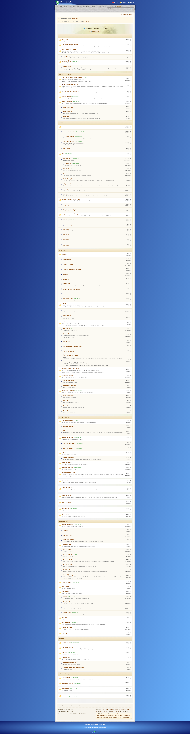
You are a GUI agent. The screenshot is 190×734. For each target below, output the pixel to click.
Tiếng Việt (113, 6)
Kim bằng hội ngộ (67, 535)
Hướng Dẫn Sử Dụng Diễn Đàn (70, 44)
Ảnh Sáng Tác (67, 328)
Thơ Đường (68, 163)
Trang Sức (66, 405)
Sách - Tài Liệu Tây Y (68, 448)
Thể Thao (64, 617)
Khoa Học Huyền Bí (67, 462)
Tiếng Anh (66, 219)
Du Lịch (64, 452)
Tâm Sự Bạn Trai (67, 554)
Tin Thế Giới (65, 696)
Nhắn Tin (65, 530)
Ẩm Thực (107, 6)
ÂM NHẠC (64, 254)
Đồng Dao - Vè (67, 184)
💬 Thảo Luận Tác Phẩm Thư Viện (71, 91)
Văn (63, 127)
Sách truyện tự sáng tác (69, 131)
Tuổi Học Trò (65, 514)
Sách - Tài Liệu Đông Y (69, 443)
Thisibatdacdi (105, 717)
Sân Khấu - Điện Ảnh (67, 375)
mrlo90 (116, 715)
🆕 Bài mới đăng (95, 31)
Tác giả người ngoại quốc (70, 210)
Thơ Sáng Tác (67, 158)
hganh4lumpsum (103, 715)
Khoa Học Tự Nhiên (67, 487)
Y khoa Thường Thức (67, 437)
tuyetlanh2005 (116, 717)
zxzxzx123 (126, 717)
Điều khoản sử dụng (100, 724)
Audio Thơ (66, 116)
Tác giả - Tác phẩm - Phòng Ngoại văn (72, 214)
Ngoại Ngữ (65, 480)
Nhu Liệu (64, 652)
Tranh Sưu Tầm (67, 315)
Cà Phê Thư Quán (68, 298)
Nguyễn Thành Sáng (103, 711)
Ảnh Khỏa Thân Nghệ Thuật (70, 355)
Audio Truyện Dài (67, 111)
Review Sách (71, 6)
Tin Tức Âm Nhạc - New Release (71, 289)
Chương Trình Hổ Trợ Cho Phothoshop (73, 667)
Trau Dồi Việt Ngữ (66, 502)
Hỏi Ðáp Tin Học (66, 642)
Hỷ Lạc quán (65, 591)
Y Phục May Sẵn (67, 400)
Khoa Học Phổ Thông (67, 467)
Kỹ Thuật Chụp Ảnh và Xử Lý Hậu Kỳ (72, 346)
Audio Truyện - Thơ (67, 101)
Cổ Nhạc (65, 274)
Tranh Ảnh (101, 6)
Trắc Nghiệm (65, 586)
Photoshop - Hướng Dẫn (69, 662)
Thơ (63, 153)
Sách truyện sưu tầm (68, 141)
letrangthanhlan (111, 715)
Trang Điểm (66, 410)
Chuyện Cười (66, 601)
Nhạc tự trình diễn (68, 264)
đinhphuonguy (122, 713)
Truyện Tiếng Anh (69, 225)
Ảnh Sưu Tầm (66, 333)
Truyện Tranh (66, 148)
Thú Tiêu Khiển (66, 622)
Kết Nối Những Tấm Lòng (68, 472)
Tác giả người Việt (68, 205)
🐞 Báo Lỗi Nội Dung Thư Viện (70, 84)
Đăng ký (131, 14)
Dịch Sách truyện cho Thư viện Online (72, 77)
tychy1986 (121, 717)
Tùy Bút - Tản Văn (69, 136)
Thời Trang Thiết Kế (68, 395)
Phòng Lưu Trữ (66, 677)
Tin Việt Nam (65, 688)
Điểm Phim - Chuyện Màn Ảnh (71, 385)
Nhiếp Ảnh (65, 322)
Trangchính (57, 6)
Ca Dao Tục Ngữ (67, 179)
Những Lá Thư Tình (68, 559)
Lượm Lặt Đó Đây (66, 582)
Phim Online (94, 6)
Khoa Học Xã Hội (66, 495)
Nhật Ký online (67, 569)
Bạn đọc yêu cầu (66, 96)
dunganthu (127, 713)
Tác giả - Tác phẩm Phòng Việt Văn (71, 199)
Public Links (66, 283)
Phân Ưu (64, 633)
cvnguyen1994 (115, 713)
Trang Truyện (63, 6)
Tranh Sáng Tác (67, 310)
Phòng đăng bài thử (68, 56)
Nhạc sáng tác (67, 259)
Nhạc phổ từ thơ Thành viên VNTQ (72, 269)
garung (98, 715)
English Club (65, 508)
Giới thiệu (87, 724)
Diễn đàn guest (67, 66)
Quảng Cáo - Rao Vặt (67, 683)
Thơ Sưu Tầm (66, 168)
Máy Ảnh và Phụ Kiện (68, 351)
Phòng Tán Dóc (67, 612)
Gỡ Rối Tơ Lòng (66, 544)
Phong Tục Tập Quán (68, 457)
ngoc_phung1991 (126, 715)
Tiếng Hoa (66, 239)
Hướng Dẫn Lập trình (67, 647)
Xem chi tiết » (75, 18)
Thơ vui (65, 173)
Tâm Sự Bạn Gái (67, 549)
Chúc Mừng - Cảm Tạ (67, 627)
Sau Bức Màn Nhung (68, 380)
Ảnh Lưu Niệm (67, 341)
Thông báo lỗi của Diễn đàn (69, 49)
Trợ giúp (92, 724)
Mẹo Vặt (65, 430)
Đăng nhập (125, 14)
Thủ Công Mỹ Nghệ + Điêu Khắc (70, 368)
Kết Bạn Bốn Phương (67, 524)
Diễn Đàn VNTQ (120, 6)
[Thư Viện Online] (66, 3)
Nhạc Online (86, 6)
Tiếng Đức (66, 229)
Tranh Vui (65, 607)
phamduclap (99, 717)
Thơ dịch (65, 194)
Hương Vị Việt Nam (68, 426)
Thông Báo (65, 39)
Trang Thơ (79, 6)
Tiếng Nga (66, 245)
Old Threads (66, 294)
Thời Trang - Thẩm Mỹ (68, 390)
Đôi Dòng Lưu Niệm (68, 539)
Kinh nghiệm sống (68, 575)
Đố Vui (65, 596)
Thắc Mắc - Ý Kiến (66, 61)
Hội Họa (64, 303)
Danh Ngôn (66, 189)
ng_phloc (120, 715)
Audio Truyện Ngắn (68, 107)
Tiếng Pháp (66, 234)
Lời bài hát (66, 279)
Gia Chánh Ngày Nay (67, 420)
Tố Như (110, 717)
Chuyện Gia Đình (67, 564)
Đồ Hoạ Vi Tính (66, 657)
